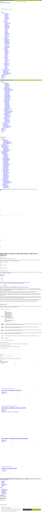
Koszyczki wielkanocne (8, 96)
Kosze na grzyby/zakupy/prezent (9, 89)
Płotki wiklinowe (4, 492)
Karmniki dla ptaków (7, 112)
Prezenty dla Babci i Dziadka (7, 142)
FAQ (2, 131)
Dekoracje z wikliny (7, 98)
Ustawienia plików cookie (27, 509)
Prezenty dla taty (5, 140)
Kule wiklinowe (7, 116)
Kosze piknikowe (5, 168)
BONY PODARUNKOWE (5, 151)
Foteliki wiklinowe (7, 105)
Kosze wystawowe (7, 99)
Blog (2, 129)
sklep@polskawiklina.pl (16, 260)
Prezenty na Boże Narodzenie (7, 126)
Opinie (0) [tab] (5, 285)
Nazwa (1, 355)
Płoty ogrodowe (5, 118)
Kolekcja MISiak (7, 101)
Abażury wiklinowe (7, 94)
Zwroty (3, 483)
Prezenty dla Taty (5, 125)
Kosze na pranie (5, 165)
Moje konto (3, 481)
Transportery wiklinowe (8, 110)
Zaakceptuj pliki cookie (36, 509)
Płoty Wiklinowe (5, 185)
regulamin (8, 345)
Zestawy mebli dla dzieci (6, 172)
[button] (4, 410)
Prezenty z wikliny (4, 139)
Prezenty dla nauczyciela (6, 123)
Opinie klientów (4, 130)
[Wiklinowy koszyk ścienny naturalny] (19, 466)
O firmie (3, 81)
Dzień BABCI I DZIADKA (5, 146)
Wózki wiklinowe (5, 173)
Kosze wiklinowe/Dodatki (5, 158)
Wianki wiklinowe (7, 97)
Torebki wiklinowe (7, 92)
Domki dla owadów (5, 148)
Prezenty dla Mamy (5, 124)
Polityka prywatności (4, 484)
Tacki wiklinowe (5, 161)
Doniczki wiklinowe (7, 95)
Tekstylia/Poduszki (7, 108)
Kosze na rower (7, 93)
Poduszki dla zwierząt (8, 113)
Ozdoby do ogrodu (7, 117)
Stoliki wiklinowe (7, 104)
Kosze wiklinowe (5, 163)
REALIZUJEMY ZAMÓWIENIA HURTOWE (6, 0)
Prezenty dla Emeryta (6, 127)
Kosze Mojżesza (7, 107)
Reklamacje (3, 482)
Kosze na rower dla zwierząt (7, 182)
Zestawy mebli (7, 87)
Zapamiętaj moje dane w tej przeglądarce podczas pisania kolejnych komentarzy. (11, 358)
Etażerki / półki (7, 103)
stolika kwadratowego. (20, 289)
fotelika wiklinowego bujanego (10, 289)
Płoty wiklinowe (7, 122)
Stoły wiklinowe (7, 86)
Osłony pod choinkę (6, 160)
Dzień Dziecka (3, 144)
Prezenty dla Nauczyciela (6, 141)
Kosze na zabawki (5, 176)
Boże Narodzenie (4, 152)
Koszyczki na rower (7, 106)
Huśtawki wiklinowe (7, 85)
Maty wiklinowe (7, 119)
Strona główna (2, 189)
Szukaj (25, 1)
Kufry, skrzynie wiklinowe (8, 90)
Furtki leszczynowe (7, 120)
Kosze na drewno (5, 166)
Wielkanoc (3, 128)
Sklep (2, 82)
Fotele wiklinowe (7, 83)
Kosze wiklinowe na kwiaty (8, 115)
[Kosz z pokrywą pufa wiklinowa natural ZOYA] (20, 388)
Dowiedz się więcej (14, 511)
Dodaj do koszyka (2, 275)
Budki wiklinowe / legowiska (9, 111)
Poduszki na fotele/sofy (8, 88)
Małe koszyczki (7, 102)
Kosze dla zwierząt (5, 109)
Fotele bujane (6, 84)
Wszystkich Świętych (4, 145)
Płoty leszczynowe (5, 186)
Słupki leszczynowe (7, 121)
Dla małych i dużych (6, 100)
